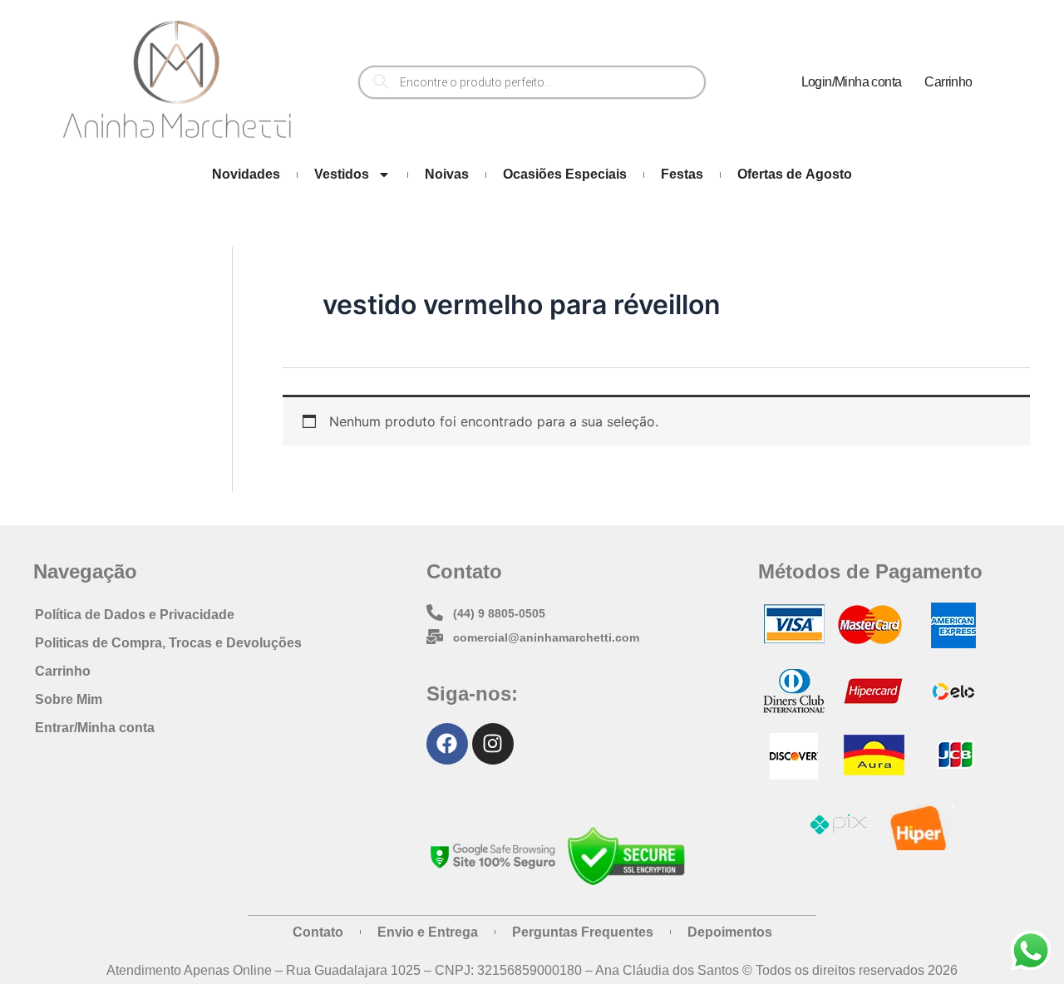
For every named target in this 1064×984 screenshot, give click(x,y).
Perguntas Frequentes (582, 932)
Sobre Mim (68, 699)
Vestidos (341, 174)
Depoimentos (729, 932)
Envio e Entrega (427, 932)
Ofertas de (794, 174)
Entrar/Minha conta (95, 728)
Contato (318, 932)
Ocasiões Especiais (565, 174)
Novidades (246, 174)
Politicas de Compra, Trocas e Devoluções (168, 643)
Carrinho (948, 82)
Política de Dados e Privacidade (134, 615)
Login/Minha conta (851, 82)
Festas (682, 174)
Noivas (447, 174)
